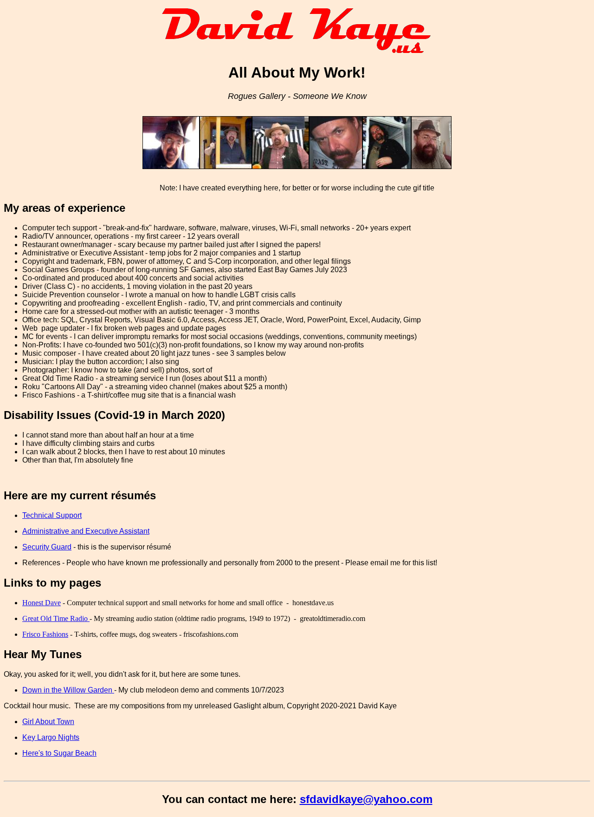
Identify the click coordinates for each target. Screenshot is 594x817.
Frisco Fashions (45, 634)
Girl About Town (48, 721)
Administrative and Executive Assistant (85, 531)
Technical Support (52, 515)
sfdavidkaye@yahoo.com (366, 799)
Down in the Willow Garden (68, 690)
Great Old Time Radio (56, 618)
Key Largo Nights (50, 737)
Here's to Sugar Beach (59, 753)
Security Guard (46, 547)
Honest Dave (41, 603)
